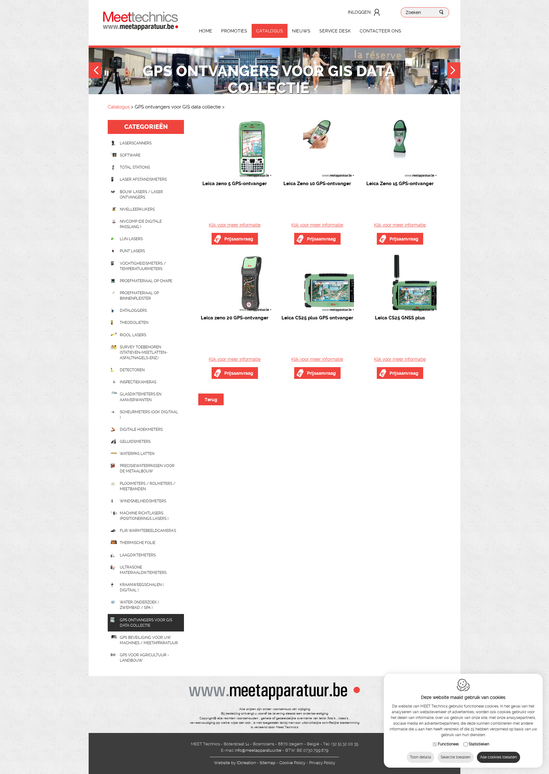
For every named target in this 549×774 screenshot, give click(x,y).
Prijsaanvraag (238, 238)
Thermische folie (137, 542)
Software (130, 155)
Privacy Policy (322, 762)
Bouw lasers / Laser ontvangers (141, 194)
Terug (211, 399)
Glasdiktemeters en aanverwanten (140, 397)
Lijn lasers (131, 239)
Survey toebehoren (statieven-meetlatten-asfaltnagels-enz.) (143, 352)
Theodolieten (134, 322)
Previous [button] (95, 71)
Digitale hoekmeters (141, 429)
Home (205, 30)
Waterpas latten (137, 453)
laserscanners (136, 143)
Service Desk (335, 30)
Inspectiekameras (138, 382)
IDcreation (235, 762)
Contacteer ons (380, 30)
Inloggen (359, 12)
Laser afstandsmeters (143, 179)
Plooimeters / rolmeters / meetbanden (147, 486)
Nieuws (301, 30)
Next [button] (453, 71)
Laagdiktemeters (138, 555)
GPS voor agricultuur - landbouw (144, 658)
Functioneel (448, 744)
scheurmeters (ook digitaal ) (149, 415)
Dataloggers (133, 310)
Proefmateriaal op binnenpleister (139, 296)
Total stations (135, 167)
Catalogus (269, 30)
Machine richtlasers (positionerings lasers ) (144, 516)
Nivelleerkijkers (137, 209)
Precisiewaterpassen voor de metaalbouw (147, 468)
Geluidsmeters (135, 441)
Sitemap (267, 762)
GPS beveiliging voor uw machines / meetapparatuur (149, 640)
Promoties (234, 30)
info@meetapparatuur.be (258, 750)
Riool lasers (133, 335)
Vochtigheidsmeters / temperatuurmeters (143, 266)
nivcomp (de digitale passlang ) (141, 224)
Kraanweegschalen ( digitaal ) (142, 587)
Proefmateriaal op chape (146, 281)
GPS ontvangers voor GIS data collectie (146, 623)
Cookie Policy (292, 762)
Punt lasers (132, 251)
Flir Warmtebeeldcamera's (148, 530)
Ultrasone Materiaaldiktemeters (143, 570)
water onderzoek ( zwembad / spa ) (139, 605)
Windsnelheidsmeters (143, 501)
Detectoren (132, 370)
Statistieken (479, 744)
